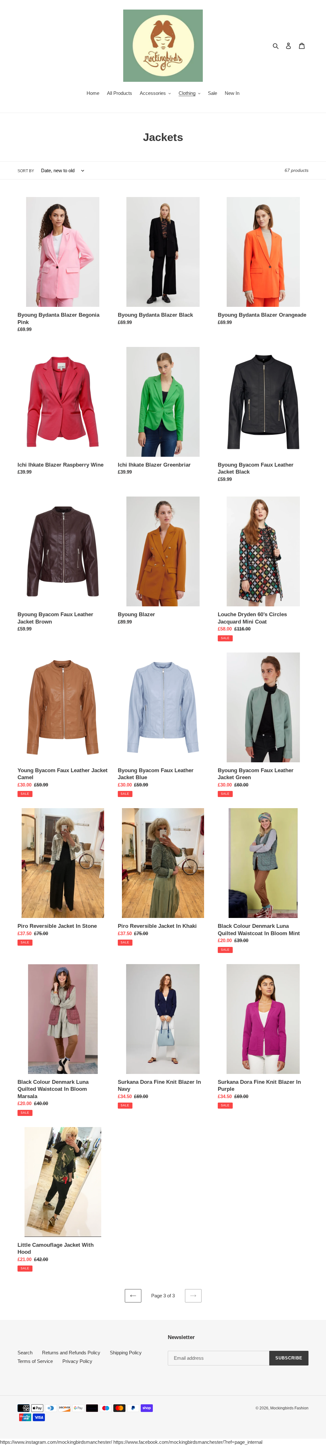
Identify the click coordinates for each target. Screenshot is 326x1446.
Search (25, 1352)
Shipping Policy (126, 1352)
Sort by (26, 171)
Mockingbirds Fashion (289, 1408)
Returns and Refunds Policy (71, 1352)
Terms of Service (35, 1361)
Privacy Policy (77, 1361)
